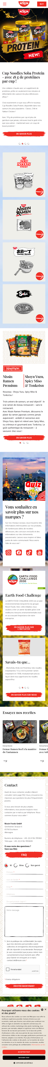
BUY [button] (42, 4)
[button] (20, 144)
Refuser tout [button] (24, 1058)
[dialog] (24, 1037)
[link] (24, 4)
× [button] (45, 1009)
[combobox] (42, 1010)
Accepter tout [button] (24, 1052)
